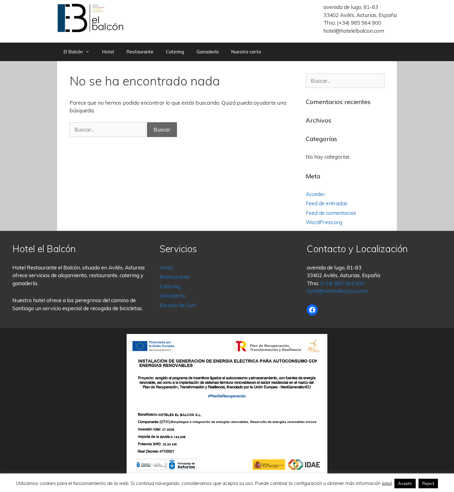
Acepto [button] (405, 483)
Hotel (108, 52)
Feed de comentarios (331, 213)
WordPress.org (324, 222)
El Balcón (73, 52)
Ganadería (207, 52)
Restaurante (139, 52)
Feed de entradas (326, 203)
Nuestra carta (246, 52)
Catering (175, 52)
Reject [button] (428, 483)
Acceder (315, 194)
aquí (387, 483)
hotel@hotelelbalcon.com (353, 30)
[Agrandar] (319, 342)
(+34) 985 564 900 (359, 22)
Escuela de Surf (178, 305)
